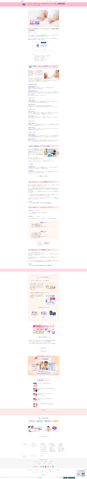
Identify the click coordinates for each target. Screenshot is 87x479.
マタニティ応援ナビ (51, 443)
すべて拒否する (65, 477)
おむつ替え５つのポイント (44, 450)
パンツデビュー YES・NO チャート (44, 453)
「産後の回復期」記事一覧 (52, 451)
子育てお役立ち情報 (30, 7)
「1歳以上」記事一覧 (60, 451)
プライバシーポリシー (39, 477)
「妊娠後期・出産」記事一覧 (53, 450)
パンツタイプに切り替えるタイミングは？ (44, 451)
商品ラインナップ (34, 443)
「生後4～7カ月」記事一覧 (61, 449)
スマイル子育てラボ (25, 7)
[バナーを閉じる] (85, 469)
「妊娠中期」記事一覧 (52, 449)
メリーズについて (25, 443)
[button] (43, 49)
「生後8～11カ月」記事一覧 (61, 450)
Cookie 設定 (60, 477)
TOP (22, 7)
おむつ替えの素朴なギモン (44, 449)
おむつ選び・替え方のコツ (43, 443)
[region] (43, 478)
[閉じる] (86, 477)
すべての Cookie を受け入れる (71, 477)
